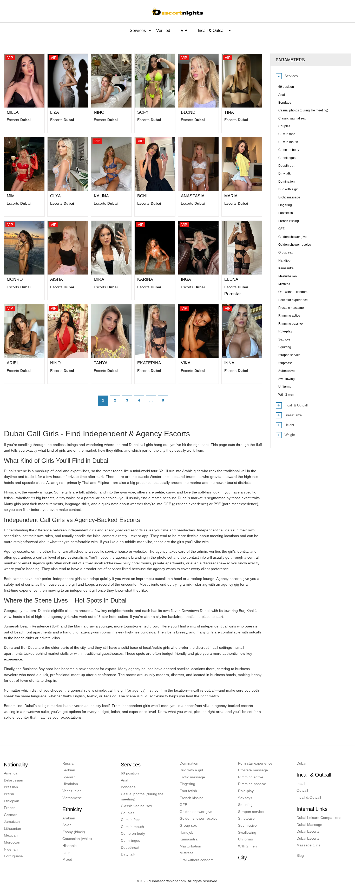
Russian (69, 763)
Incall (301, 783)
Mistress (186, 853)
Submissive (247, 825)
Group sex (188, 825)
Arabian (68, 818)
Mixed (67, 859)
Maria (231, 196)
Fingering (187, 784)
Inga (186, 279)
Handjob (186, 832)
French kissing (191, 798)
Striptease (246, 818)
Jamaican (12, 821)
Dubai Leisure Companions (319, 818)
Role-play (246, 791)
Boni (142, 196)
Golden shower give (196, 812)
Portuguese (13, 856)
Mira (99, 279)
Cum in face (131, 820)
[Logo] (177, 11)
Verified (163, 30)
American (11, 773)
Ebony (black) (73, 832)
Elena (231, 279)
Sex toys (245, 798)
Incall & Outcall (309, 797)
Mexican (11, 835)
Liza (54, 112)
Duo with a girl (191, 770)
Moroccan (12, 842)
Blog (300, 855)
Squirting (245, 805)
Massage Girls (308, 845)
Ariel (13, 363)
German (10, 815)
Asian (66, 825)
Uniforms (245, 839)
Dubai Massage (309, 825)
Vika (185, 363)
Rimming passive (252, 784)
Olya (55, 196)
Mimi (11, 196)
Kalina (101, 196)
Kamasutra (189, 839)
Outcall (302, 790)
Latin (66, 853)
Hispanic (69, 846)
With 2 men (247, 846)
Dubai (301, 763)
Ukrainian (70, 784)
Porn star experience (255, 763)
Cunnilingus (130, 840)
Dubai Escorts (308, 831)
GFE (183, 805)
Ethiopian (11, 801)
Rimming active (250, 777)
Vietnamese (72, 798)
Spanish (69, 777)
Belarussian (13, 780)
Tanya (101, 363)
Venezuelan (72, 791)
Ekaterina (149, 363)
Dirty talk (128, 854)
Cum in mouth (132, 827)
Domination (189, 763)
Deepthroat (130, 847)
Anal (124, 780)
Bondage (128, 787)
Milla (13, 112)
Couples (127, 813)
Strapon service (251, 812)
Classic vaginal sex (136, 806)
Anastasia (193, 196)
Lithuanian (12, 828)
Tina (229, 112)
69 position (130, 773)
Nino (99, 112)
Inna (229, 363)
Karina (145, 279)
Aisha (56, 279)
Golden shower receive (199, 818)
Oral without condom (197, 860)
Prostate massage (253, 770)
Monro (15, 279)
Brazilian (11, 787)
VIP (184, 30)
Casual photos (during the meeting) (142, 796)
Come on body (133, 833)
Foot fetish (188, 791)
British (9, 794)
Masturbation (190, 846)
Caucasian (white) (77, 839)
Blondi (188, 112)
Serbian (68, 770)
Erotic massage (192, 777)
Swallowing (247, 832)
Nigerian (11, 849)
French (10, 808)
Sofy (143, 112)
